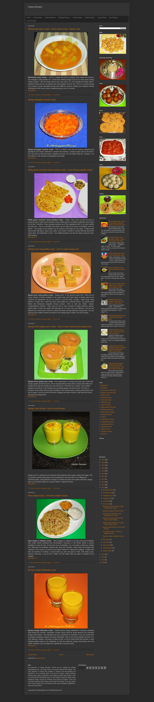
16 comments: (56, 94)
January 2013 (107, 551)
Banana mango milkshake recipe (42, 570)
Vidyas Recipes (35, 7)
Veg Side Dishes (106, 426)
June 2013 (106, 504)
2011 (103, 557)
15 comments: (56, 488)
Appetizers (104, 385)
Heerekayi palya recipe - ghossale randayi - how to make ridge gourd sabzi (116, 239)
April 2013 (106, 542)
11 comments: (56, 562)
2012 (103, 554)
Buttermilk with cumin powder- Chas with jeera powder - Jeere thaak (116, 301)
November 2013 (108, 490)
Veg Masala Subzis (107, 424)
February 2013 (108, 548)
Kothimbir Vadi (105, 402)
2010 (103, 560)
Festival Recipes (50, 17)
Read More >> (32, 90)
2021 (103, 465)
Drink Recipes (77, 17)
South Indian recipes (107, 419)
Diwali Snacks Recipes (108, 390)
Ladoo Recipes (106, 404)
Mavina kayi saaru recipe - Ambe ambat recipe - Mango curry (54, 29)
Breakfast (104, 388)
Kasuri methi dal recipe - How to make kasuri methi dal (116, 269)
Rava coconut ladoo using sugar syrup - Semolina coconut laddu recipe (116, 285)
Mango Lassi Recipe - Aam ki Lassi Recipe (46, 408)
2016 (103, 479)
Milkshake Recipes (107, 409)
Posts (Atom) (41, 658)
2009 (103, 562)
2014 (103, 485)
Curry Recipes (31, 21)
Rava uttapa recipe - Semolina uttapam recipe (47, 495)
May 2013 (106, 539)
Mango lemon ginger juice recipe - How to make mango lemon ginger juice (60, 326)
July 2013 (106, 501)
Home (29, 17)
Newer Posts (32, 654)
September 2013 (108, 495)
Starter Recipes (90, 17)
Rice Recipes (113, 17)
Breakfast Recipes (64, 17)
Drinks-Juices (105, 395)
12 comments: (56, 319)
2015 (103, 482)
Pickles (103, 417)
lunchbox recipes (106, 431)
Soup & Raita (102, 17)
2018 (103, 473)
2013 (103, 487)
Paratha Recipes (106, 414)
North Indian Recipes (107, 412)
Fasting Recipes (106, 397)
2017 (103, 476)
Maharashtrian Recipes (108, 407)
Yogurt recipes (105, 429)
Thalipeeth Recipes (107, 422)
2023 (103, 459)
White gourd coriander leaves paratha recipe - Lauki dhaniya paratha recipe (60, 170)
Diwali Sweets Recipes (108, 392)
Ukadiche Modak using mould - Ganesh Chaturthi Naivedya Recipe (116, 331)
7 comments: (56, 401)
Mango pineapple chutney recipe (42, 100)
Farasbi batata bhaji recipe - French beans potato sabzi (116, 317)
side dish (104, 434)
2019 (103, 471)
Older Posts (89, 654)
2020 (103, 468)
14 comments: (56, 162)
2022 (103, 462)
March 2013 (107, 545)
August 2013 (107, 498)
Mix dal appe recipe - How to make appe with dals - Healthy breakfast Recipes (116, 223)
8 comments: (56, 650)
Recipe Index (38, 17)
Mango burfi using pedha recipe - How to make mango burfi (53, 249)
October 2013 (107, 492)
